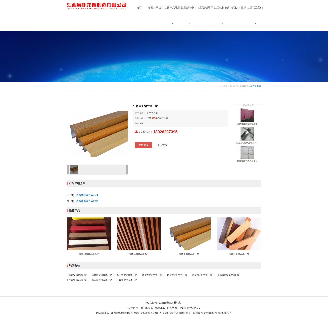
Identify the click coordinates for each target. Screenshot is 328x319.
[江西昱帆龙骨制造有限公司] (97, 6)
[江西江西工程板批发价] (247, 152)
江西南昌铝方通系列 (89, 253)
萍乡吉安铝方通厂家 (102, 280)
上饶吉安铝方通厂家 (127, 280)
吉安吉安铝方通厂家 (202, 275)
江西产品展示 (172, 7)
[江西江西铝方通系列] (139, 233)
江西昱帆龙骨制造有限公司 (125, 312)
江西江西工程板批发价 (247, 161)
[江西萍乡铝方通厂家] (239, 233)
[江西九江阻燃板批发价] (247, 115)
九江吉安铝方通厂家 (77, 280)
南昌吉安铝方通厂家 (102, 275)
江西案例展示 (205, 7)
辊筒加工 (160, 307)
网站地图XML (192, 307)
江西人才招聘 (238, 7)
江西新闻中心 (188, 7)
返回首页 (162, 145)
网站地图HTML (175, 307)
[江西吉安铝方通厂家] (189, 233)
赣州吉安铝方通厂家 (152, 275)
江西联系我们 (255, 7)
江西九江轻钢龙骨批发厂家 (247, 142)
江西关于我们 (155, 7)
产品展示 (244, 86)
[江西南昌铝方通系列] (89, 233)
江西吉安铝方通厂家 (189, 253)
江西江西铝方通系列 (87, 195)
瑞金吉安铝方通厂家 (177, 275)
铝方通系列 (255, 86)
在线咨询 (143, 145)
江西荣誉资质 (222, 7)
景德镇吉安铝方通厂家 (228, 275)
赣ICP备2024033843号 (220, 313)
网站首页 (234, 86)
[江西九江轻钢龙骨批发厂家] (247, 133)
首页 (139, 7)
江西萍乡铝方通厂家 (87, 201)
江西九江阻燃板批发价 (247, 124)
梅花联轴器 (147, 307)
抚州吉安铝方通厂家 (127, 275)
